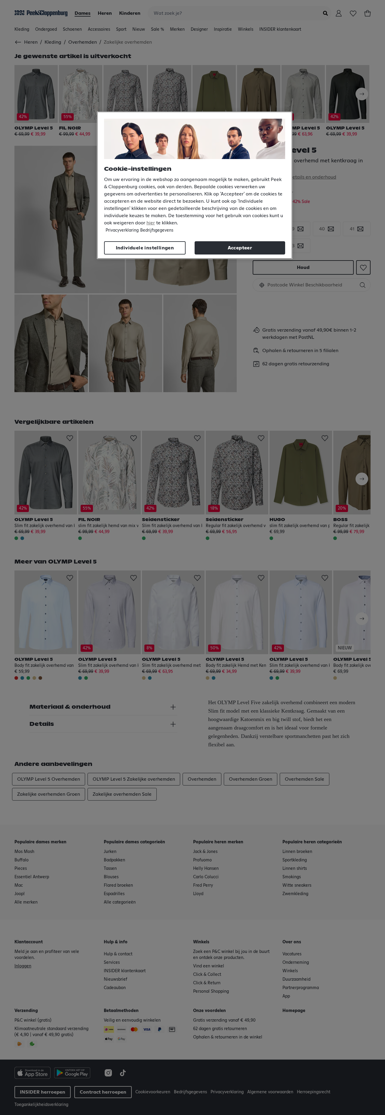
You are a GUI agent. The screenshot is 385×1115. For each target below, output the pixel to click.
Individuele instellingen (145, 247)
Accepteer (240, 247)
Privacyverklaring (122, 230)
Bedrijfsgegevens (156, 230)
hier (150, 222)
